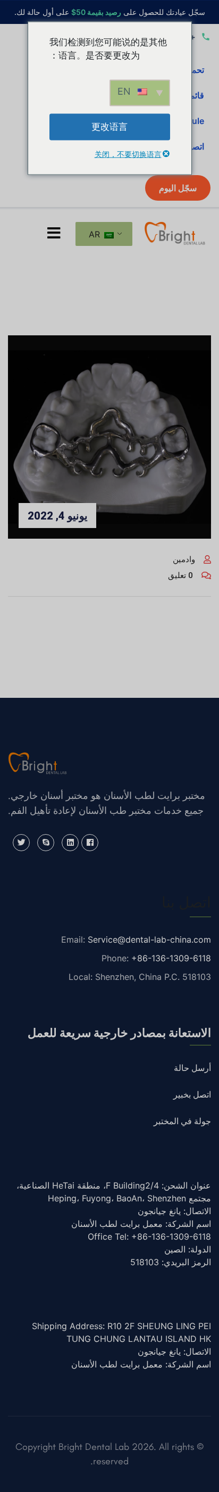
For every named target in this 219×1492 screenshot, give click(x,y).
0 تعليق (180, 575)
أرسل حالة (192, 1068)
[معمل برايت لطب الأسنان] (175, 232)
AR (96, 234)
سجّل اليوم (178, 188)
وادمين (184, 559)
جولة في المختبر (182, 1121)
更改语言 (109, 126)
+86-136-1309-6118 (171, 958)
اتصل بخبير (192, 1095)
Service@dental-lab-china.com (149, 939)
